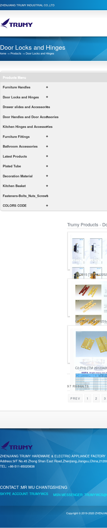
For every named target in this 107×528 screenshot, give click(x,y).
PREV (75, 398)
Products (15, 53)
